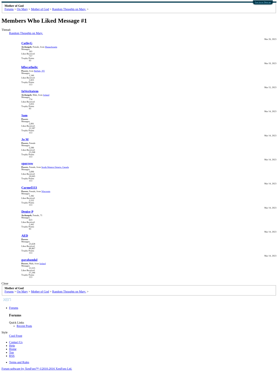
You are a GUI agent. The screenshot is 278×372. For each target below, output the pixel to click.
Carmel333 (29, 187)
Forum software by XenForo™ (37, 368)
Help (12, 345)
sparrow (27, 163)
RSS (12, 355)
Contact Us (16, 342)
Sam (24, 115)
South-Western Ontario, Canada (55, 167)
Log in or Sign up (263, 2)
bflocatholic (29, 67)
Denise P (27, 211)
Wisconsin (45, 191)
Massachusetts (51, 47)
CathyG (26, 43)
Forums (13, 307)
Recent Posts (24, 326)
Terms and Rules (19, 362)
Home (12, 349)
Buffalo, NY (39, 71)
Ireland (46, 95)
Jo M (25, 139)
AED (24, 235)
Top (11, 352)
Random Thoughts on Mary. (26, 33)
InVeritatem (29, 91)
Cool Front (15, 335)
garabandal (29, 260)
